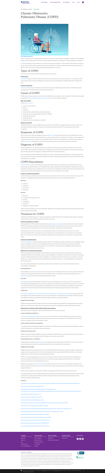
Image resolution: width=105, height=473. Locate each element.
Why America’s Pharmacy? (53, 440)
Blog (73, 2)
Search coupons (37, 438)
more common (28, 103)
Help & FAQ (23, 438)
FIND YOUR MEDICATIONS (55, 2)
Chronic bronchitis (25, 87)
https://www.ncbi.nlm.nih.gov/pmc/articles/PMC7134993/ (34, 405)
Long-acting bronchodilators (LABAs (29, 316)
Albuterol (34, 271)
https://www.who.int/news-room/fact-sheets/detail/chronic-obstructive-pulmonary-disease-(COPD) (44, 402)
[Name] (78, 439)
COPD (22, 63)
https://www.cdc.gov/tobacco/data (29, 408)
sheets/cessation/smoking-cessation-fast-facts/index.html (58, 408)
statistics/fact (40, 408)
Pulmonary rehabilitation (26, 241)
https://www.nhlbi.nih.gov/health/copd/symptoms (32, 400)
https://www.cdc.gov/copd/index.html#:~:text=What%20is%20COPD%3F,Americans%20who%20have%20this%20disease (50, 383)
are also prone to (28, 141)
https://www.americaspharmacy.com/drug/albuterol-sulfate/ (35, 414)
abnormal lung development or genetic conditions (39, 98)
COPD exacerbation (25, 164)
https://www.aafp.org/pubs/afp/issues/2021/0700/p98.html (35, 423)
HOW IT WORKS (44, 2)
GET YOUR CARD (66, 2)
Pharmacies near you (38, 442)
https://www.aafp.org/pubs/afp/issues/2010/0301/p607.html (35, 420)
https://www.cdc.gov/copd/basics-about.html (31, 397)
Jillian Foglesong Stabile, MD (27, 56)
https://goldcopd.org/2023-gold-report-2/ (31, 394)
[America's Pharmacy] (25, 2)
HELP (78, 2)
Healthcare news (24, 444)
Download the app (38, 440)
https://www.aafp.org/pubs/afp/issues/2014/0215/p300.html (35, 426)
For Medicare (37, 444)
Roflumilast (41, 342)
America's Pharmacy (38, 363)
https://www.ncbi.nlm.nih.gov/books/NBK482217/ (32, 386)
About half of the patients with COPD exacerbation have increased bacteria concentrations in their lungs (45, 293)
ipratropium (23, 275)
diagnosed (32, 147)
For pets (36, 446)
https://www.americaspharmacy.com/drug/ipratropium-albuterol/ (36, 417)
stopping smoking (56, 224)
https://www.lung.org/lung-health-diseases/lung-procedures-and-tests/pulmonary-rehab (42, 411)
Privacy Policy (44, 470)
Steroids (23, 281)
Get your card (64, 438)
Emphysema (24, 78)
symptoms (50, 135)
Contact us (23, 440)
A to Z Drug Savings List (25, 446)
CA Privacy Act (56, 470)
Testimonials (50, 438)
